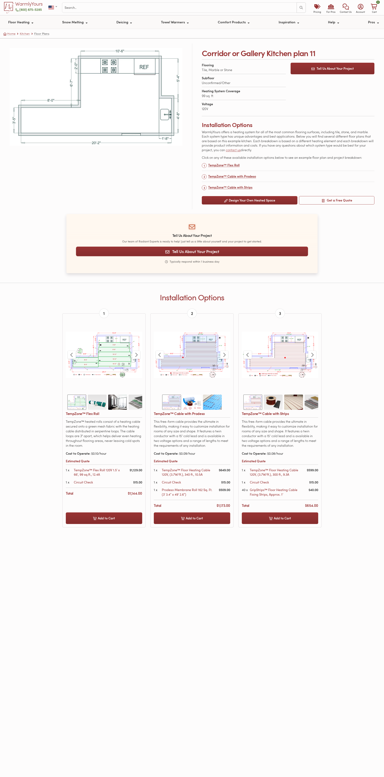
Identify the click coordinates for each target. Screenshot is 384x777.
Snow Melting (73, 22)
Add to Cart (106, 518)
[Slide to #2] (97, 402)
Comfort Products (232, 22)
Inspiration (287, 22)
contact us (233, 150)
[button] (345, 8)
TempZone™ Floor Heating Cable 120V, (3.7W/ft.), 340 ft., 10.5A (186, 472)
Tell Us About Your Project (335, 68)
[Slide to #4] (138, 402)
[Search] (301, 7)
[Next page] (136, 355)
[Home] (9, 7)
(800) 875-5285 (30, 9)
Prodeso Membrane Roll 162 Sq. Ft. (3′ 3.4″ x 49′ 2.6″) (187, 492)
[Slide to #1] (76, 402)
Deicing (122, 22)
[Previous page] (72, 355)
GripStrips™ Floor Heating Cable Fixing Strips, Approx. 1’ (273, 492)
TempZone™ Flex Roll (224, 165)
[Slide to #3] (117, 402)
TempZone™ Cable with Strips (230, 187)
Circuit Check (83, 482)
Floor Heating (19, 22)
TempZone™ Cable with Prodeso (232, 176)
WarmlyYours (29, 4)
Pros (372, 22)
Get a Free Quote (339, 200)
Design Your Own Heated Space (251, 200)
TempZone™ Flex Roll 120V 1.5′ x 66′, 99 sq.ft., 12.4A (97, 472)
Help (332, 22)
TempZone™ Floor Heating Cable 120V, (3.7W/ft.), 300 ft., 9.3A (274, 472)
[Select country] (53, 8)
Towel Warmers (173, 22)
